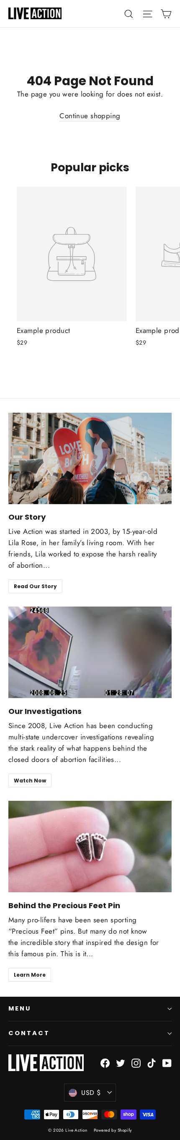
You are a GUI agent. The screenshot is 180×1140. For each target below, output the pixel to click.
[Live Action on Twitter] (120, 1062)
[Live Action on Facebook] (105, 1062)
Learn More (30, 974)
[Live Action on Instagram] (136, 1062)
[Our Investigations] (90, 652)
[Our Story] (90, 458)
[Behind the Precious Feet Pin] (90, 846)
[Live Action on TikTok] (151, 1062)
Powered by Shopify (113, 1130)
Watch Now (30, 780)
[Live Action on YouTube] (167, 1062)
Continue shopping (89, 116)
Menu (19, 1008)
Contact (29, 1033)
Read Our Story (35, 586)
